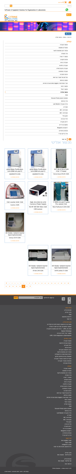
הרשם (16, 297)
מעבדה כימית (64, 62)
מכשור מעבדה (64, 45)
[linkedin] (63, 298)
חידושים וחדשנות (66, 317)
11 (38, 283)
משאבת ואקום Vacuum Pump (59, 98)
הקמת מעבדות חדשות (65, 343)
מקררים (65, 107)
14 (48, 283)
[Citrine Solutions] (12, 17)
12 (41, 283)
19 (64, 283)
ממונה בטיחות (64, 80)
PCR (66, 95)
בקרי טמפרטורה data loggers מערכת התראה (55, 83)
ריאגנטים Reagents (62, 128)
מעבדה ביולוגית (63, 65)
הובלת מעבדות (67, 363)
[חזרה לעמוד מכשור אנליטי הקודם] (6, 283)
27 (26, 286)
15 (51, 283)
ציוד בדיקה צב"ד (63, 133)
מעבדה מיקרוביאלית (62, 68)
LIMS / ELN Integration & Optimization (60, 335)
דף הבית (69, 37)
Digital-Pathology (66, 331)
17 (58, 283)
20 (68, 283)
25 (20, 286)
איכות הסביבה (64, 74)
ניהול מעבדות (67, 345)
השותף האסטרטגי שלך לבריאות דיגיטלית (60, 326)
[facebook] (69, 298)
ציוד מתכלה (64, 53)
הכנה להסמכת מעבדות (65, 350)
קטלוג (68, 34)
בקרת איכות (68, 347)
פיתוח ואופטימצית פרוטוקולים (63, 354)
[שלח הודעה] (67, 9)
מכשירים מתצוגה (63, 47)
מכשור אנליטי (64, 92)
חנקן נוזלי (65, 116)
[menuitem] (36, 44)
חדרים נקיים (64, 119)
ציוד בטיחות (64, 101)
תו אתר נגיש (68, 464)
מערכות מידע (67, 310)
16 (55, 283)
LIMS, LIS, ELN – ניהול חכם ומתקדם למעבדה (59, 329)
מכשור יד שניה (64, 56)
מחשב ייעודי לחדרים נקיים (64, 333)
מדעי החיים (68, 312)
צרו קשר (69, 319)
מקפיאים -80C (64, 113)
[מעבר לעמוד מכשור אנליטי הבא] (30, 286)
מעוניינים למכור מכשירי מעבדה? (62, 358)
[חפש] (11, 6)
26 (23, 286)
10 (35, 283)
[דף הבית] (69, 2)
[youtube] (69, 302)
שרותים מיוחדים (63, 131)
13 (45, 283)
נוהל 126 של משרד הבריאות (60, 77)
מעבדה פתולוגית (63, 71)
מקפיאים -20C (64, 110)
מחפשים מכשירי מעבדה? (64, 361)
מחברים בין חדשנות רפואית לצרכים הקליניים (59, 324)
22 (9, 286)
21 (6, 286)
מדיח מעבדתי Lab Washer (60, 104)
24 (16, 286)
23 (13, 286)
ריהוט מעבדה (64, 122)
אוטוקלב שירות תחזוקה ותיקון (63, 356)
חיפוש (69, 6)
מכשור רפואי (64, 86)
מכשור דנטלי (64, 89)
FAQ (70, 314)
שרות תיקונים (64, 59)
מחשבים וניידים (63, 125)
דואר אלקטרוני (38, 297)
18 (61, 283)
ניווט (69, 14)
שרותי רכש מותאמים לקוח (61, 50)
